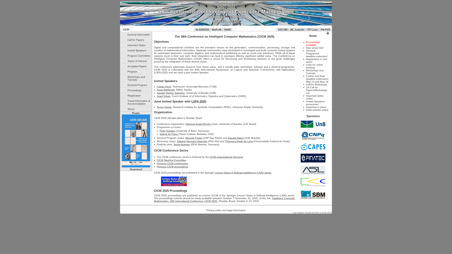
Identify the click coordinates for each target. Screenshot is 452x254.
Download (136, 169)
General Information (138, 34)
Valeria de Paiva (169, 134)
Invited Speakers (136, 50)
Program (132, 71)
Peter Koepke (168, 130)
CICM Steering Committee (171, 160)
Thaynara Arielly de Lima (239, 141)
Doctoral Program (137, 85)
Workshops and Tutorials (136, 78)
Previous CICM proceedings (172, 166)
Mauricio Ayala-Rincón (198, 124)
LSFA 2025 (198, 101)
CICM (126, 29)
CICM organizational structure (226, 157)
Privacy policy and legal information (226, 210)
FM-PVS (325, 29)
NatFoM (216, 29)
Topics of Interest (137, 61)
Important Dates (136, 45)
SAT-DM (282, 29)
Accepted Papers (137, 66)
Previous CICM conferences (172, 163)
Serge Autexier (182, 144)
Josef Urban (163, 96)
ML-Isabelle (297, 29)
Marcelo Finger (194, 138)
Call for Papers (135, 39)
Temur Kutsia (164, 107)
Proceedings (134, 90)
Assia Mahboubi (166, 89)
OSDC (227, 29)
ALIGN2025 (202, 29)
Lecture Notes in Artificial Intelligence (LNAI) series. (243, 172)
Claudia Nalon (236, 138)
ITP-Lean (312, 29)
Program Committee (138, 55)
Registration (134, 95)
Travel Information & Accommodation (138, 102)
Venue (131, 109)
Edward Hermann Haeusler (192, 141)
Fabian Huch (164, 86)
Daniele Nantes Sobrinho (171, 93)
